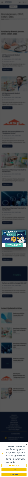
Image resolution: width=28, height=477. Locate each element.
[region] (14, 459)
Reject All (14, 470)
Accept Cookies (14, 474)
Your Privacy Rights (14, 465)
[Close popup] (24, 232)
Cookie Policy (13, 462)
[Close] (26, 444)
